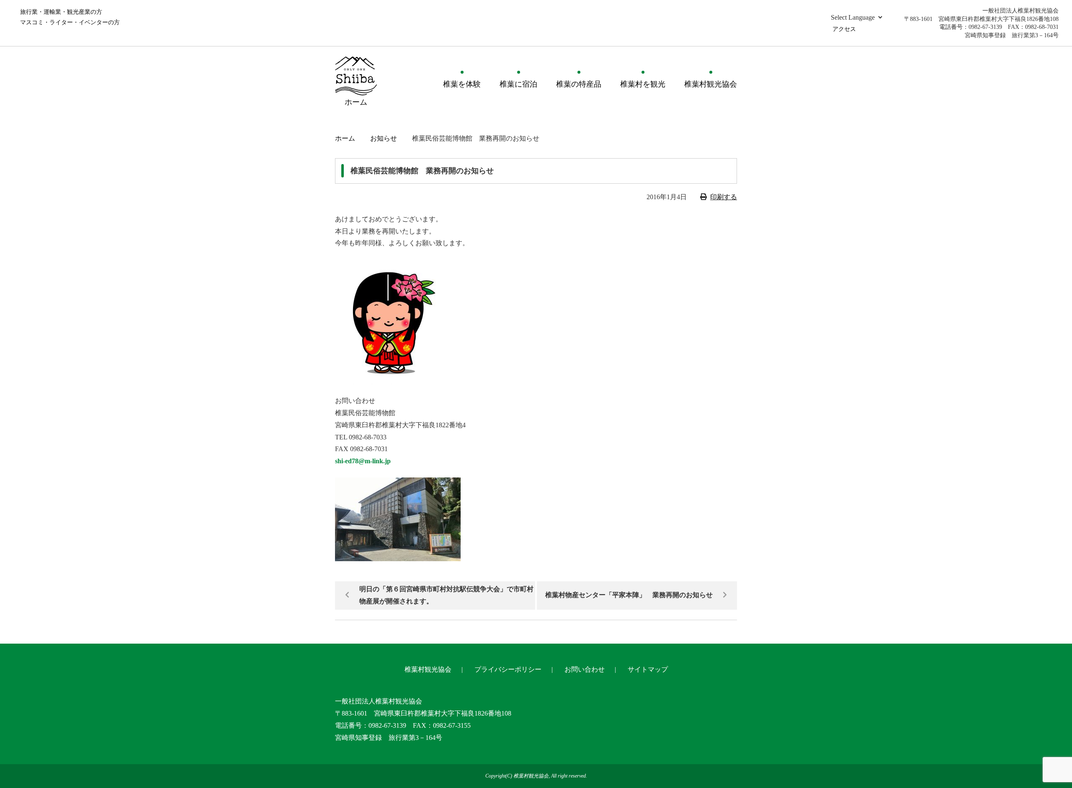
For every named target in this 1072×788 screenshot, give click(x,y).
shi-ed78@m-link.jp (363, 461)
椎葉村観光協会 (710, 84)
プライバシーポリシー (507, 669)
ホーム (345, 138)
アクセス (844, 29)
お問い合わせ (584, 669)
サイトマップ (648, 669)
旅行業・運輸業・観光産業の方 (61, 12)
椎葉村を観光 (642, 84)
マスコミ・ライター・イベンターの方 (70, 22)
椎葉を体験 (462, 84)
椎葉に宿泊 (518, 84)
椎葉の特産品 (578, 84)
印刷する (723, 196)
